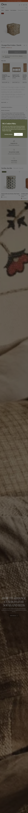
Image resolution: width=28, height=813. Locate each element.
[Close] (25, 121)
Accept (18, 134)
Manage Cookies (8, 134)
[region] (14, 129)
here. (10, 130)
